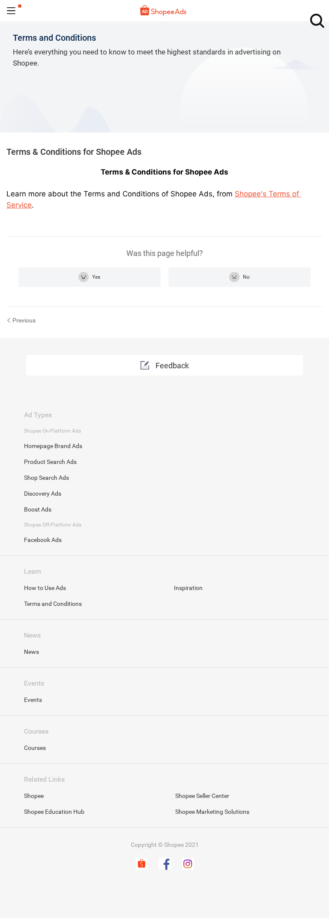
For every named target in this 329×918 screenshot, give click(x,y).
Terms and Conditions (53, 603)
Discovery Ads (42, 493)
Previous (24, 320)
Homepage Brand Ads (53, 445)
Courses (35, 747)
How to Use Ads (45, 587)
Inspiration (188, 587)
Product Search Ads (50, 461)
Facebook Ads (43, 539)
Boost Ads (37, 509)
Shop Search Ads (46, 477)
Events (33, 699)
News (31, 651)
